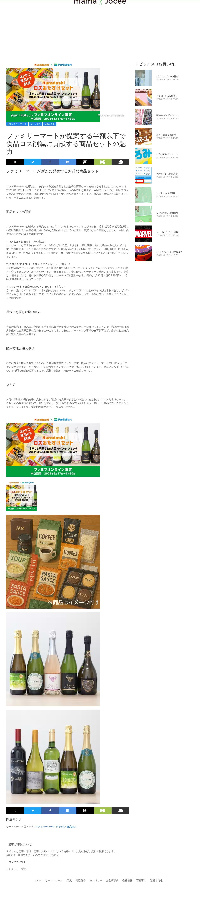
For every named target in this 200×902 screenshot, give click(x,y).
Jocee (37, 880)
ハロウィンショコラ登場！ (169, 251)
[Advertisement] (100, 25)
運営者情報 (156, 880)
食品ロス (72, 826)
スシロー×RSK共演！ (166, 95)
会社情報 (127, 880)
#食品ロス (50, 124)
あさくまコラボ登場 (166, 134)
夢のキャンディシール (167, 115)
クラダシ (61, 826)
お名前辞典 (112, 880)
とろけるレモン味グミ (167, 154)
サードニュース (54, 880)
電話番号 (81, 880)
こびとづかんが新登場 (167, 212)
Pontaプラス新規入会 (167, 173)
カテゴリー (96, 880)
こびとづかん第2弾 (165, 193)
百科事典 (141, 880)
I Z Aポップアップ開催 (167, 76)
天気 (69, 880)
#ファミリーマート (17, 124)
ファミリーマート (45, 826)
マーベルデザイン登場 (167, 232)
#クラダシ (36, 124)
